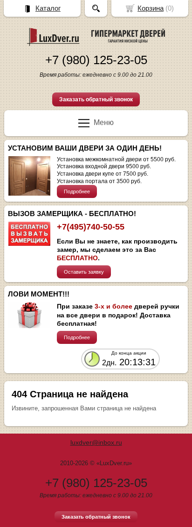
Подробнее (77, 191)
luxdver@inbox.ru (96, 442)
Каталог (48, 8)
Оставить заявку (84, 272)
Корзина (150, 8)
